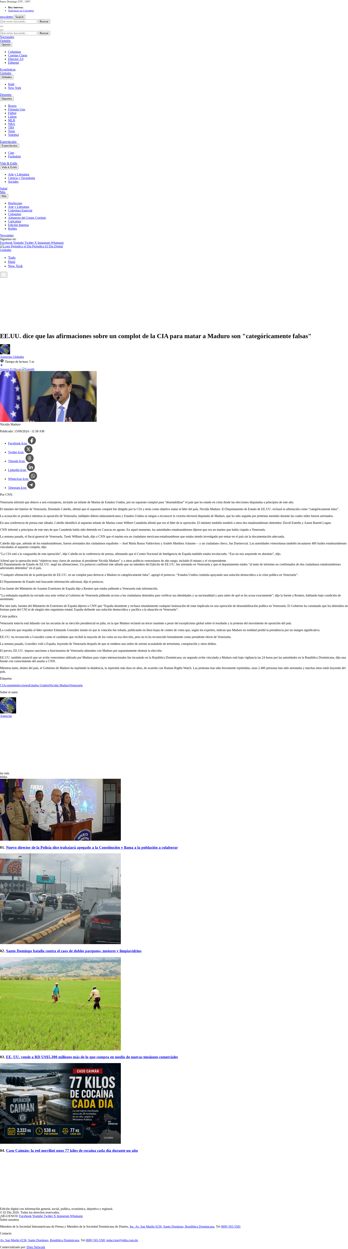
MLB (11, 120)
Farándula (14, 156)
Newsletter (7, 235)
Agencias (6, 357)
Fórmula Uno (16, 109)
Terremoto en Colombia (21, 10)
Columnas (14, 51)
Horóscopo (15, 203)
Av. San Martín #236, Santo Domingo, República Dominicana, (40, 1240)
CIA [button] (3, 685)
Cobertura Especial (20, 210)
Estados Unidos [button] (39, 685)
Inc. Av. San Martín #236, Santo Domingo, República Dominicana (172, 1226)
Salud (3, 188)
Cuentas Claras (17, 55)
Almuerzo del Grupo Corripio (27, 217)
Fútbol (12, 113)
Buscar (44, 21)
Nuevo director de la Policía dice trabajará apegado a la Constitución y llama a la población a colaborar (92, 847)
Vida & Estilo (8, 163)
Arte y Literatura (18, 174)
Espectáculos (8, 141)
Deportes (5, 94)
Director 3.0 (15, 59)
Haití (11, 84)
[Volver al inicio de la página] (3, 275)
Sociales (13, 181)
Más (2, 192)
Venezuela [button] (76, 685)
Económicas (8, 69)
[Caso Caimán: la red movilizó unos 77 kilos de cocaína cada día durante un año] (174, 1104)
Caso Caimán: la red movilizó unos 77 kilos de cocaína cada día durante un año (72, 1150)
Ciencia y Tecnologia (21, 178)
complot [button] (11, 685)
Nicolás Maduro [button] (59, 685)
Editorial (13, 62)
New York (14, 88)
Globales (5, 73)
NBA (11, 124)
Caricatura (14, 221)
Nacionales (7, 37)
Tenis (11, 131)
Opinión (5, 40)
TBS (11, 127)
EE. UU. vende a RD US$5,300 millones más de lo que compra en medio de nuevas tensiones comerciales (92, 1057)
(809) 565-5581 (231, 1226)
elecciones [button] (22, 685)
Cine (11, 152)
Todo (12, 257)
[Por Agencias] (5, 353)
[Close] (1, 30)
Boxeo (12, 105)
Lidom (12, 116)
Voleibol (13, 135)
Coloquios (14, 214)
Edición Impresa (18, 225)
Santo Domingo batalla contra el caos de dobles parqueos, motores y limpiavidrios (73, 951)
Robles (12, 228)
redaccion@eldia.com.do (122, 1240)
